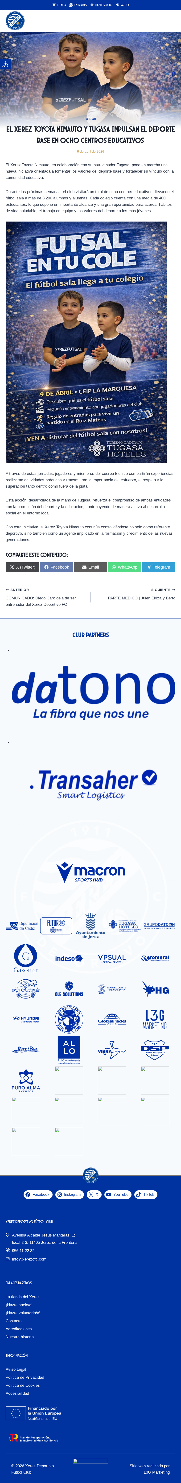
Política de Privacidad (25, 1377)
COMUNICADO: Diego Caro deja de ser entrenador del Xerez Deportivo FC (41, 597)
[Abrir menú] (171, 20)
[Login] (162, 21)
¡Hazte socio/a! (19, 1305)
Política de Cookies (23, 1385)
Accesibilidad (17, 1393)
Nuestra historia (20, 1337)
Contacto (13, 1321)
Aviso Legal (16, 1369)
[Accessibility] (5, 64)
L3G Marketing (157, 1472)
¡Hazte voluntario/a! (23, 1313)
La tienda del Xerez (23, 1297)
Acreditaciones (19, 1329)
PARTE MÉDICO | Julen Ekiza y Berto (141, 594)
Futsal (90, 119)
